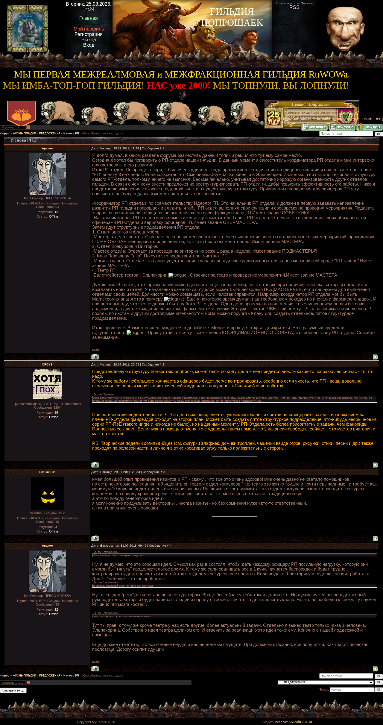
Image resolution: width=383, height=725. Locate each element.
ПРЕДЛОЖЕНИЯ (49, 133)
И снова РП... (72, 133)
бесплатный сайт (288, 722)
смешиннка (47, 472)
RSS (378, 119)
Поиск (367, 119)
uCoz (309, 722)
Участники (322, 119)
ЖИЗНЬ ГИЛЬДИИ (24, 133)
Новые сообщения (297, 119)
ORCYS (47, 364)
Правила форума (346, 119)
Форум (5, 133)
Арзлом (47, 148)
